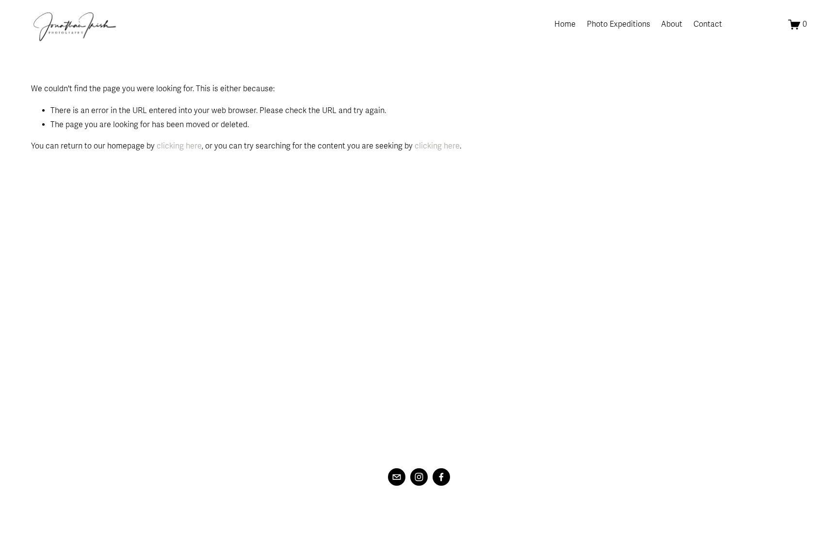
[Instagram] (419, 477)
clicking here (179, 146)
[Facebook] (441, 477)
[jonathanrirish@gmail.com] (396, 477)
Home (565, 24)
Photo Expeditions (618, 24)
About (671, 24)
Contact (707, 24)
